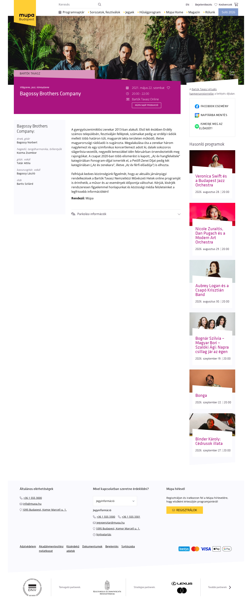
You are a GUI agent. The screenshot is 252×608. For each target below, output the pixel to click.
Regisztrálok (186, 510)
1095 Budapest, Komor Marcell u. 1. (45, 509)
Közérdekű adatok (72, 549)
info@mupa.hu (32, 503)
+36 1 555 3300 (106, 516)
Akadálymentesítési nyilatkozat (51, 549)
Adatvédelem (28, 546)
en (187, 4)
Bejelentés (111, 546)
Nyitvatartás (103, 534)
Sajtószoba (128, 546)
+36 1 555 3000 (32, 498)
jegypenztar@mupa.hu (110, 522)
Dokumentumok (92, 546)
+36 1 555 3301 (131, 516)
